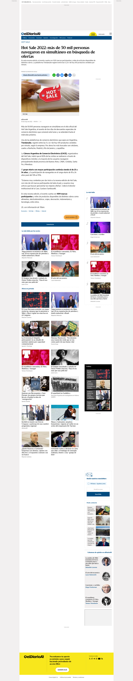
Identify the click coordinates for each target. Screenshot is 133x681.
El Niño (105, 2)
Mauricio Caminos (26, 317)
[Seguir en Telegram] (94, 658)
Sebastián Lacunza (95, 301)
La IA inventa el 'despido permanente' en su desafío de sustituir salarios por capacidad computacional (33, 341)
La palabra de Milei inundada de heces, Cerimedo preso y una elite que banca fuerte (99, 297)
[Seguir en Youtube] (99, 658)
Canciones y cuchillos (97, 234)
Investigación (54, 38)
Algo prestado (111, 2)
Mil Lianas (63, 38)
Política (25, 38)
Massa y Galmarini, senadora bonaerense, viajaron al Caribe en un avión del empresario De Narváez (64, 424)
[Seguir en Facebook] (91, 658)
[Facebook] (58, 75)
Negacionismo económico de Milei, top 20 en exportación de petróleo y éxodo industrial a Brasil (35, 253)
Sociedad (39, 38)
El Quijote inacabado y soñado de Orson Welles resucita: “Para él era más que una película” (34, 280)
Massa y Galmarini (80, 2)
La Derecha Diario (64, 2)
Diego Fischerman (95, 237)
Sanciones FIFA (92, 2)
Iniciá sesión (101, 34)
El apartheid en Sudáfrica (60, 393)
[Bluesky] (62, 75)
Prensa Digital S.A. (53, 677)
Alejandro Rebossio (27, 257)
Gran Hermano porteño (46, 2)
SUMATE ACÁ (62, 670)
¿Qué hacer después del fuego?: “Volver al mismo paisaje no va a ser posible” (91, 531)
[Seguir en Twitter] (90, 658)
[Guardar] (74, 75)
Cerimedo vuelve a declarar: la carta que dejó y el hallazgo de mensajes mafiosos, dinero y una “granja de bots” (64, 451)
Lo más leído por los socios (31, 231)
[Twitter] (66, 75)
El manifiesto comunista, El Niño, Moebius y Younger (63, 252)
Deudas (86, 2)
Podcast (69, 38)
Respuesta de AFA (100, 2)
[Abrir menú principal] (110, 34)
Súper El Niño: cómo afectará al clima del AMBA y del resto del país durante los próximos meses (91, 521)
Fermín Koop (54, 344)
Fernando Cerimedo (56, 2)
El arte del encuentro (59, 278)
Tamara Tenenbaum (56, 255)
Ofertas (37, 211)
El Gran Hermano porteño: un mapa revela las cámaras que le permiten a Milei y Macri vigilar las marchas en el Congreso (35, 312)
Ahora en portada (28, 289)
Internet (44, 211)
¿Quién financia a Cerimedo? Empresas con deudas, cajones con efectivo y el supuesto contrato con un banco (35, 451)
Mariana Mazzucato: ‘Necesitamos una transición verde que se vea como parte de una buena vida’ (63, 340)
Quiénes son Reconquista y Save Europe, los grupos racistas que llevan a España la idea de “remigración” (34, 396)
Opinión (45, 38)
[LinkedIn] (70, 75)
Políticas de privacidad (65, 677)
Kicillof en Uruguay (72, 2)
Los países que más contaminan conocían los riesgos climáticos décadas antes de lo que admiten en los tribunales (91, 542)
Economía (32, 38)
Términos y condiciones (78, 677)
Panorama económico (36, 2)
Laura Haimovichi (56, 280)
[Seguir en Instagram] (96, 658)
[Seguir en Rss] (102, 658)
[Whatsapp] (54, 75)
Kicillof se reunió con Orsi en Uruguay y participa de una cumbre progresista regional (35, 424)
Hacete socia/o (93, 34)
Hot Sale (31, 211)
